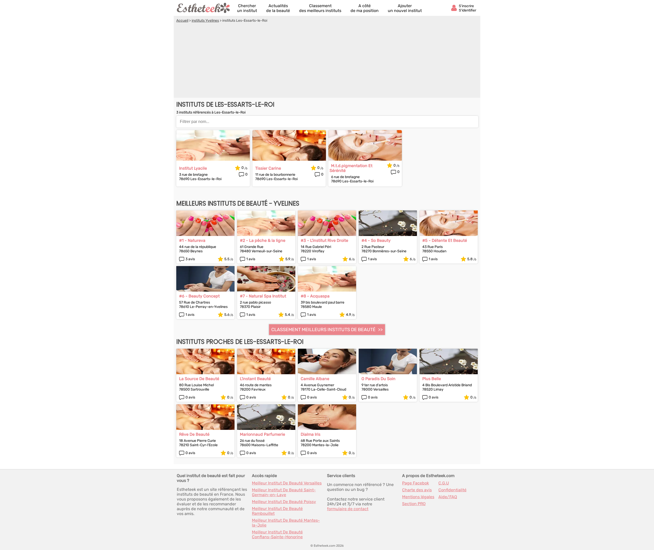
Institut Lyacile (193, 168)
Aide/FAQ (447, 496)
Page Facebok (415, 483)
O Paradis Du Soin (378, 378)
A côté (365, 8)
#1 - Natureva (192, 240)
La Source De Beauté (199, 378)
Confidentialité (452, 490)
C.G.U (443, 483)
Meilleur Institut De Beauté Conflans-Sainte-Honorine (277, 534)
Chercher (247, 8)
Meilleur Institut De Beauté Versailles (287, 483)
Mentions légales (418, 496)
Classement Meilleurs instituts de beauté (323, 329)
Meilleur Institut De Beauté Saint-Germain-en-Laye (284, 492)
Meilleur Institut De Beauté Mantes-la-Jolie (286, 523)
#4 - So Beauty (376, 240)
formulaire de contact (347, 508)
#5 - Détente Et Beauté (444, 240)
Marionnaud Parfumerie (262, 434)
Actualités (278, 8)
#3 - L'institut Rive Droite (324, 240)
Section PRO (414, 503)
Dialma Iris (310, 434)
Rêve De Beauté (194, 434)
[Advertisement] (327, 61)
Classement (320, 8)
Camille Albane (315, 378)
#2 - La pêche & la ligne (262, 240)
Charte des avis (417, 490)
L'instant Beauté (255, 378)
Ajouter (405, 8)
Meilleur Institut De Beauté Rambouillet (277, 511)
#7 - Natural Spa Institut (263, 296)
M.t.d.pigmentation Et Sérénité (351, 168)
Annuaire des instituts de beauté (203, 8)
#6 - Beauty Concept (199, 296)
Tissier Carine (268, 168)
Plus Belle (431, 378)
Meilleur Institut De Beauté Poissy (284, 501)
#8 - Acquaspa (315, 296)
